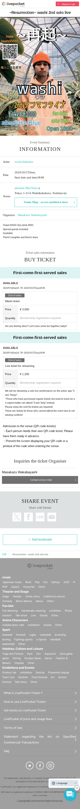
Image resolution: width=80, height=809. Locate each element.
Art (53, 677)
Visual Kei (29, 586)
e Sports (41, 639)
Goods (44, 615)
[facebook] (40, 765)
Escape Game (32, 658)
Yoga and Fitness (12, 653)
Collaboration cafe (13, 624)
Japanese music (12, 582)
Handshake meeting (33, 610)
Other (41, 586)
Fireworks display (58, 672)
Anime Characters (15, 620)
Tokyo (35, 188)
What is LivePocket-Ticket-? (23, 693)
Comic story (32, 596)
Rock (28, 582)
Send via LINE (40, 517)
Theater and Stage (15, 591)
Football (20, 634)
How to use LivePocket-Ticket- (25, 702)
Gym (29, 653)
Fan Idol (7, 606)
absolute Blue (23, 188)
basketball (8, 643)
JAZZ (66, 582)
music (6, 577)
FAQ (6, 751)
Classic (15, 586)
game (5, 658)
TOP (4, 554)
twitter (16, 517)
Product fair (9, 672)
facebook (28, 517)
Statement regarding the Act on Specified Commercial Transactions (40, 739)
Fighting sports (23, 639)
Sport (6, 630)
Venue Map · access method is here (46, 202)
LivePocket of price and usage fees (28, 719)
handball (55, 639)
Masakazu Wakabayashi (32, 215)
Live (33, 615)
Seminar (23, 677)
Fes (45, 582)
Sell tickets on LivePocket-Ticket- (25, 710)
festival (40, 672)
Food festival (39, 677)
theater (17, 596)
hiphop (55, 582)
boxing (6, 639)
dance (39, 601)
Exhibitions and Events (18, 668)
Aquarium (50, 653)
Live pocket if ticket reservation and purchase (13, 4)
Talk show (21, 615)
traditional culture (54, 596)
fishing (17, 658)
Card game (66, 653)
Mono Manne (24, 601)
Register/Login (68, 4)
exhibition (55, 610)
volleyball (45, 634)
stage (5, 596)
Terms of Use (13, 728)
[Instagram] (50, 765)
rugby (32, 634)
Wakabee (27, 161)
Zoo (38, 653)
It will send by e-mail (51, 517)
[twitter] (30, 765)
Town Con (8, 677)
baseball (7, 634)
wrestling (60, 634)
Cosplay (19, 662)
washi (18, 161)
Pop (37, 582)
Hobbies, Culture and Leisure (22, 649)
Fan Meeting (10, 610)
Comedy (7, 601)
